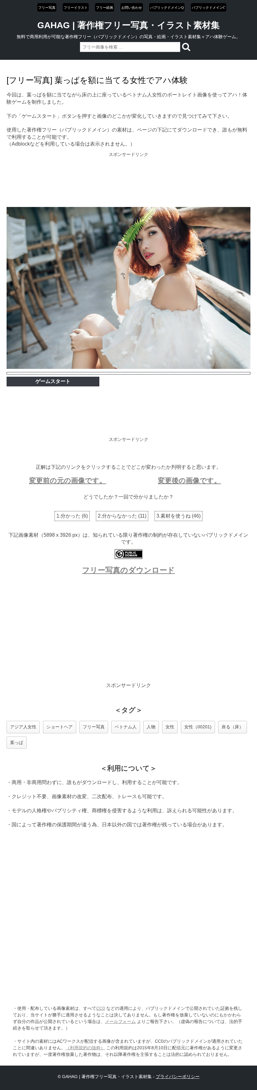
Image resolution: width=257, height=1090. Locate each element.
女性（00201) (198, 726)
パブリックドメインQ (167, 7)
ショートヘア (59, 726)
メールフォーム (120, 1021)
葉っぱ (16, 742)
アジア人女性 (23, 726)
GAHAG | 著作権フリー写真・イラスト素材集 (128, 25)
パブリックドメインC (208, 7)
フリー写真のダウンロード (128, 570)
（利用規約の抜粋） (85, 1047)
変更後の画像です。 (189, 480)
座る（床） (233, 726)
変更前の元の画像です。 (67, 480)
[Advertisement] (128, 180)
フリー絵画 (104, 7)
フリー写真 (46, 7)
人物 (151, 726)
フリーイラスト (76, 7)
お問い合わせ (131, 7)
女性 (169, 726)
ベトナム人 (126, 726)
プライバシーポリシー (178, 1076)
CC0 (100, 1008)
